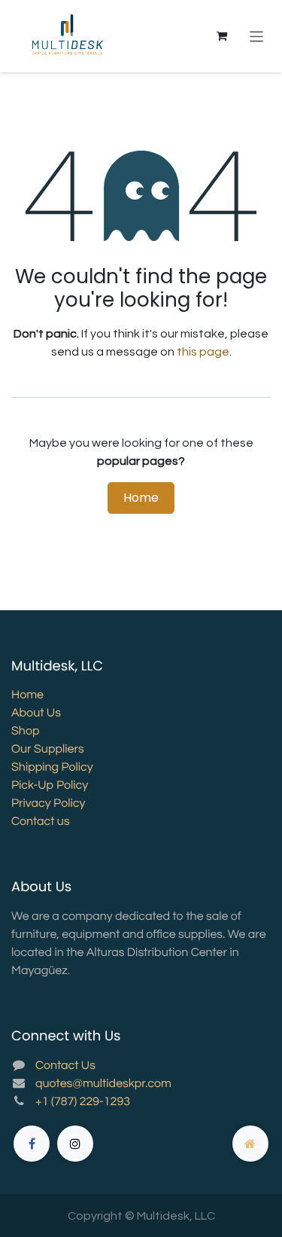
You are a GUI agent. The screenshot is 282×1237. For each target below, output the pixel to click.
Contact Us (65, 1066)
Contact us (40, 822)
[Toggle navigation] (256, 35)
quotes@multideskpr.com (103, 1084)
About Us (36, 713)
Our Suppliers (47, 750)
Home (141, 497)
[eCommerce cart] (222, 36)
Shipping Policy (52, 768)
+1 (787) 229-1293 (82, 1102)
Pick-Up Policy (49, 786)
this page (203, 352)
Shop (25, 731)
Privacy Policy (48, 804)
